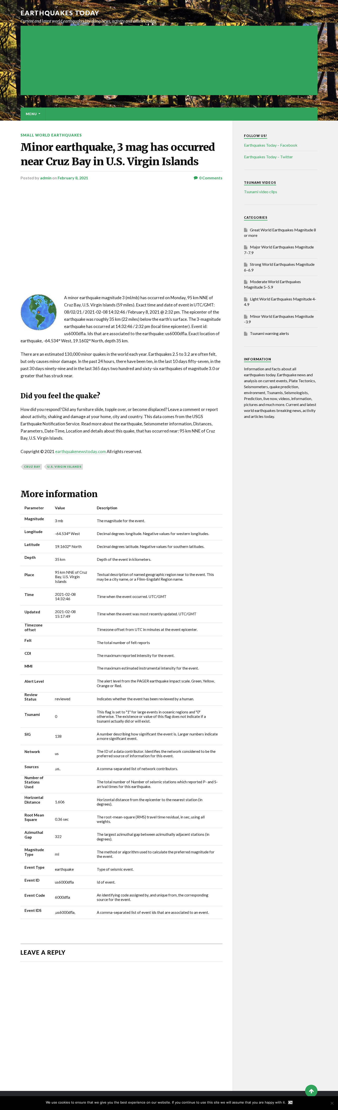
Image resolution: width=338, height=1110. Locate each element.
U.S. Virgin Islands (64, 466)
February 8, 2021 (73, 177)
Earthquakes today (60, 13)
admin (45, 177)
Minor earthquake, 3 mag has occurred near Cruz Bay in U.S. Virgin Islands (118, 154)
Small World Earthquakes (51, 135)
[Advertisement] (169, 60)
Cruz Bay (32, 466)
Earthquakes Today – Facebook (270, 145)
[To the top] (311, 1091)
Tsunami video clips (260, 191)
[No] (331, 1103)
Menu (31, 114)
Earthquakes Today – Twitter (268, 156)
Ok (290, 1102)
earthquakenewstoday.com (80, 451)
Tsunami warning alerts (269, 333)
